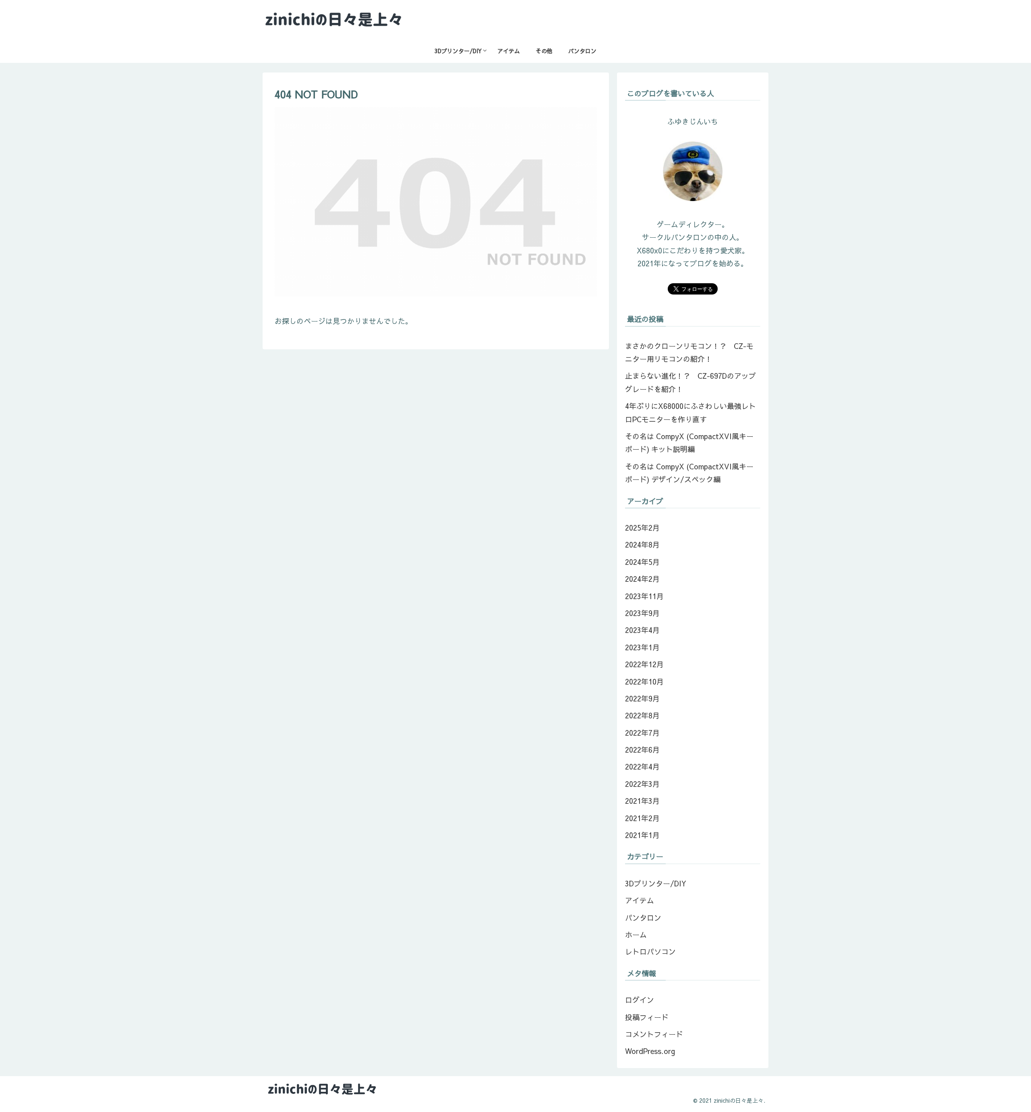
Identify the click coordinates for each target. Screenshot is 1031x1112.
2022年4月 (642, 766)
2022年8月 (642, 715)
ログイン (639, 1000)
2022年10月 (644, 681)
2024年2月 (642, 579)
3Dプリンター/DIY (655, 883)
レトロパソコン (650, 951)
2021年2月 (642, 818)
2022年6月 (642, 750)
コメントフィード (654, 1034)
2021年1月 (642, 835)
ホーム (636, 934)
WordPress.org (650, 1051)
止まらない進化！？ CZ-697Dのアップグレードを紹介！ (690, 382)
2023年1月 (642, 647)
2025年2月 (642, 528)
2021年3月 (642, 801)
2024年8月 (642, 544)
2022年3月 (642, 784)
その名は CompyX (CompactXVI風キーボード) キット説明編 (689, 442)
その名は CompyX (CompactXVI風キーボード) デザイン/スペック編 (689, 472)
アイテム (639, 900)
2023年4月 (642, 630)
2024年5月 (642, 562)
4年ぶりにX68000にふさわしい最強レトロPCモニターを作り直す (690, 412)
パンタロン (643, 918)
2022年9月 (642, 698)
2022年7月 (642, 733)
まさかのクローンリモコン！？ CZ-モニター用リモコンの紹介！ (689, 352)
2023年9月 (642, 613)
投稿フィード (647, 1017)
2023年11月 (644, 596)
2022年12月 (644, 664)
